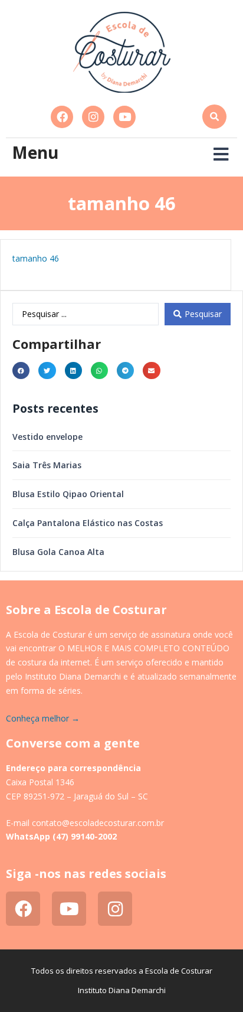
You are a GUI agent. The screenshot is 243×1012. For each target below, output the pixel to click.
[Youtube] (124, 117)
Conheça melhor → (43, 718)
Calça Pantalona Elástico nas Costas (87, 522)
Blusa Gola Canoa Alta (58, 551)
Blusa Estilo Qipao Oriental (68, 494)
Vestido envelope (47, 436)
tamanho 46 (35, 258)
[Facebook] (62, 117)
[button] (214, 117)
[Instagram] (93, 117)
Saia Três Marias (46, 465)
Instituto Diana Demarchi (122, 990)
